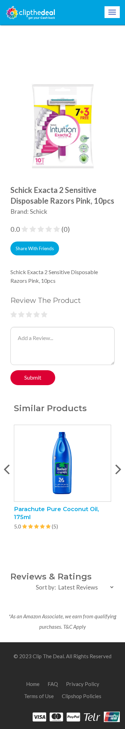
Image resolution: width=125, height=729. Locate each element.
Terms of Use (39, 696)
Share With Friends (35, 248)
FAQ (53, 684)
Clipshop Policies (81, 696)
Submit (32, 377)
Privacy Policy (82, 684)
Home (33, 684)
